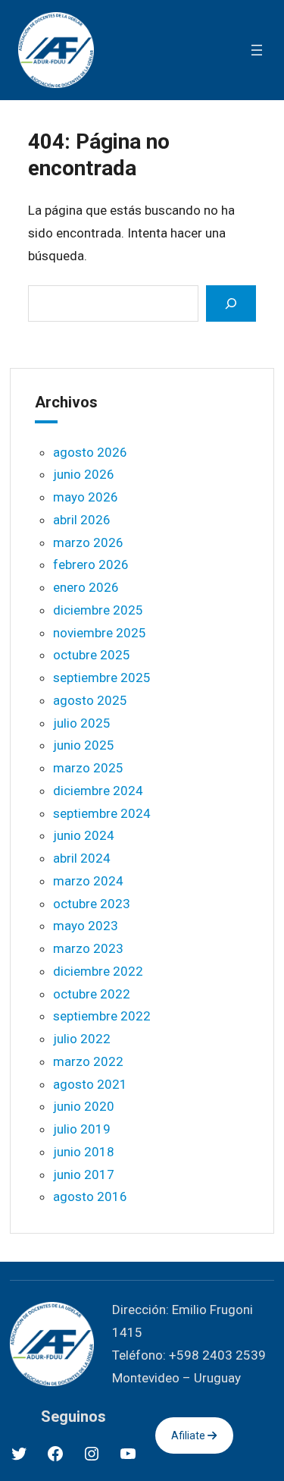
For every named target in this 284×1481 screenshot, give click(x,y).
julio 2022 (82, 1038)
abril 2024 (82, 858)
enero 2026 (86, 587)
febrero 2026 (91, 564)
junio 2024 (83, 835)
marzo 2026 (88, 542)
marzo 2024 (88, 880)
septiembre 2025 (102, 677)
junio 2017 (83, 1174)
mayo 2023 (85, 925)
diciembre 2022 (98, 971)
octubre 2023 (91, 903)
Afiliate (189, 1435)
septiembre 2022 (102, 1015)
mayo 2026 (85, 497)
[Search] (231, 303)
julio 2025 (82, 723)
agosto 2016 (90, 1196)
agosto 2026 (90, 452)
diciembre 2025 (98, 610)
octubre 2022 (91, 993)
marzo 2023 (88, 948)
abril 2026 (82, 519)
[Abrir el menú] (257, 50)
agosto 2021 (90, 1084)
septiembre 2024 (102, 813)
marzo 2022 (88, 1061)
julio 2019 (82, 1129)
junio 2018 (83, 1151)
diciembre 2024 (98, 790)
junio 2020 (83, 1106)
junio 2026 (83, 474)
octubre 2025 (91, 654)
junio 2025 (83, 745)
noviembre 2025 (99, 632)
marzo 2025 (88, 767)
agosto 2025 (90, 700)
